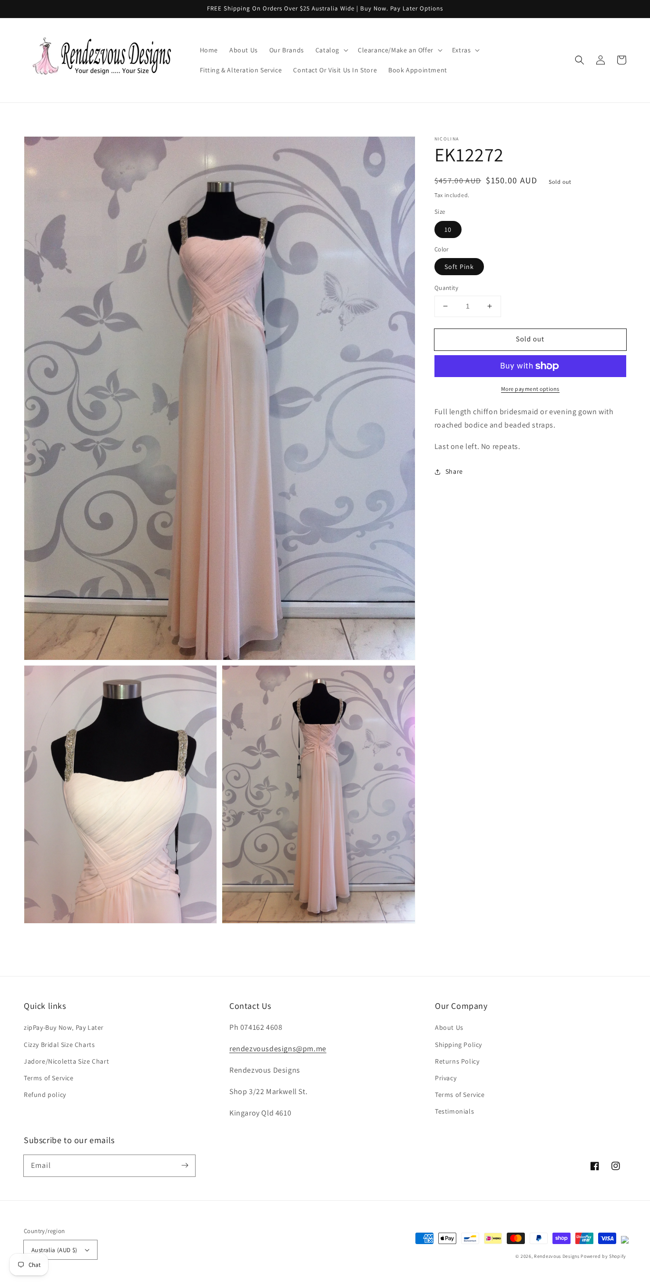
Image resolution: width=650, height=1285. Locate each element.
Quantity (446, 288)
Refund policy (45, 1094)
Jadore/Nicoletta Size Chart (66, 1061)
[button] (331, 50)
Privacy (445, 1078)
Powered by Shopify (603, 1256)
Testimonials (454, 1111)
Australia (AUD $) (54, 1250)
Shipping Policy (458, 1044)
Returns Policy (457, 1061)
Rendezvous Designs (557, 1256)
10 (448, 229)
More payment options (530, 388)
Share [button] (454, 471)
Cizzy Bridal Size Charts (59, 1044)
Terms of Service (49, 1078)
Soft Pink (459, 266)
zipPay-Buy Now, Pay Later (64, 1027)
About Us (449, 1027)
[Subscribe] (184, 1165)
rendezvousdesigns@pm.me (277, 1049)
